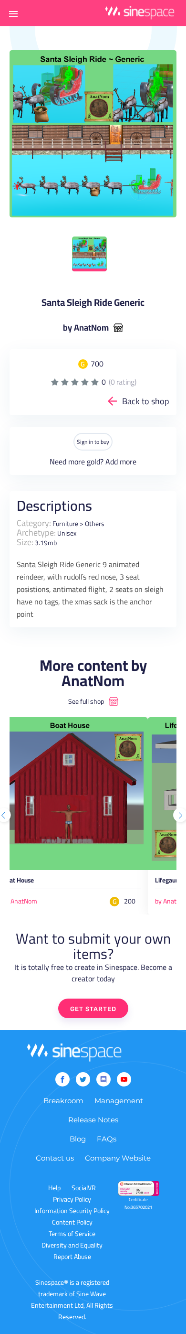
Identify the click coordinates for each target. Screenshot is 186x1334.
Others (94, 523)
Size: (25, 542)
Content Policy (72, 1222)
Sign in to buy (93, 441)
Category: (34, 523)
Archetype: (36, 532)
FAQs (106, 1138)
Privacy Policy (72, 1199)
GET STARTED (93, 1008)
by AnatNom (86, 328)
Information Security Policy (72, 1211)
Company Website (118, 1157)
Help (54, 1188)
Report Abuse (72, 1256)
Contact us (55, 1157)
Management (118, 1100)
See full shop (86, 701)
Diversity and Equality (72, 1245)
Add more (120, 461)
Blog (78, 1138)
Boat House (18, 881)
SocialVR (84, 1188)
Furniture (65, 523)
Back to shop (145, 401)
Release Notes (93, 1119)
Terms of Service (72, 1233)
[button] (13, 13)
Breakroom (63, 1100)
